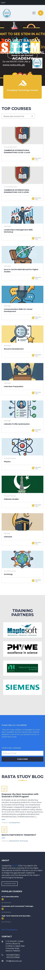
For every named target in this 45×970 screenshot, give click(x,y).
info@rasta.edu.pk (14, 961)
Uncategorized (14, 822)
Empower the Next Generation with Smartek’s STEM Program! (20, 795)
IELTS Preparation (9, 930)
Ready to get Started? (22, 55)
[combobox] (18, 116)
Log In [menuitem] (3, 2)
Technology (24, 841)
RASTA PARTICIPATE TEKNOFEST (19, 835)
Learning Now (9, 883)
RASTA (15, 866)
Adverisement (14, 841)
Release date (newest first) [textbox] (13, 116)
